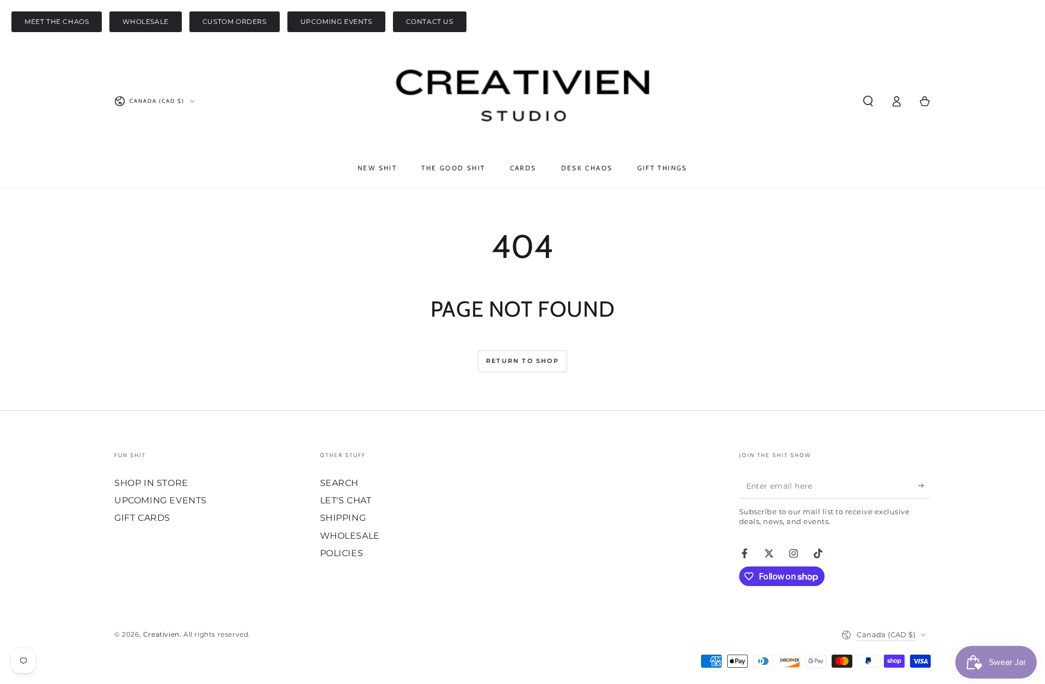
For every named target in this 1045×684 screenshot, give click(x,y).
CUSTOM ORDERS (234, 21)
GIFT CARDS (142, 518)
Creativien (161, 634)
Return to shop (522, 361)
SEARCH (339, 483)
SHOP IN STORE (151, 483)
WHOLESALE (145, 21)
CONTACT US (429, 21)
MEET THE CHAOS (56, 21)
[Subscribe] (924, 486)
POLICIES (342, 553)
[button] (868, 101)
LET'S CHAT (346, 500)
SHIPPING (343, 518)
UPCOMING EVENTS (336, 21)
